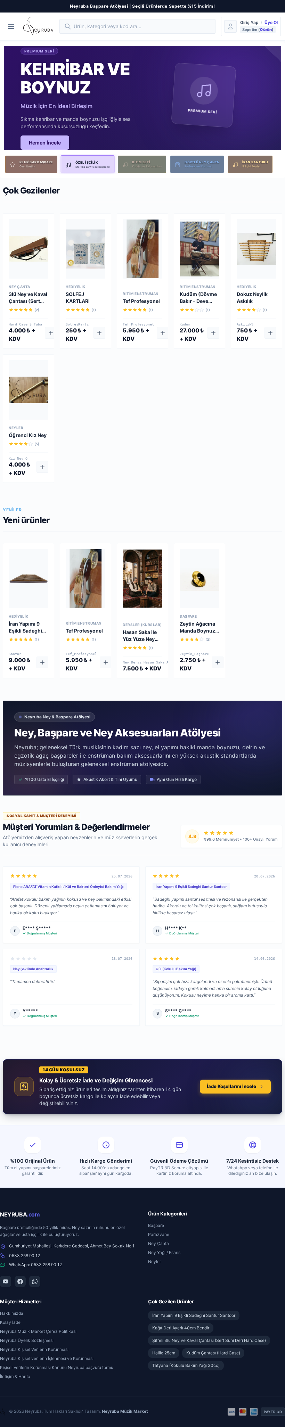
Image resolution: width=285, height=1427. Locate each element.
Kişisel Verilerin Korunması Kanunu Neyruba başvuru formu (56, 1367)
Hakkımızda (11, 1313)
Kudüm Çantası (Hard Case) (213, 1352)
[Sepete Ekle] (51, 333)
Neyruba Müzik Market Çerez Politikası (38, 1331)
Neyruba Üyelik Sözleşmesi (27, 1340)
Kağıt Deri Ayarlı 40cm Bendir (180, 1327)
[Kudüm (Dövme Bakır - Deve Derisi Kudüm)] (199, 249)
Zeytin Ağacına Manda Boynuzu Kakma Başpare (199, 631)
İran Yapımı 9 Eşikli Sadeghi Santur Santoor (27, 631)
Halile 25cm (163, 1352)
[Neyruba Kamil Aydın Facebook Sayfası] (20, 1281)
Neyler (154, 1261)
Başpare (156, 1225)
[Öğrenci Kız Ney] (28, 390)
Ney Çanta (158, 1243)
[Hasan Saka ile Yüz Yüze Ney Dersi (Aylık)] (142, 578)
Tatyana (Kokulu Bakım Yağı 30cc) (186, 1365)
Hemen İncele (45, 143)
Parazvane (158, 1234)
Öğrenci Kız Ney (28, 435)
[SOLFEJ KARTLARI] (85, 249)
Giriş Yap (249, 22)
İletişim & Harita (15, 1376)
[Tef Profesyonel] (142, 249)
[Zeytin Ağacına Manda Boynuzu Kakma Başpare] (199, 578)
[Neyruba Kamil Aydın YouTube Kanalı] (5, 1281)
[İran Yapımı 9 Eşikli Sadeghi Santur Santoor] (28, 578)
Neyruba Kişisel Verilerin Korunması (34, 1349)
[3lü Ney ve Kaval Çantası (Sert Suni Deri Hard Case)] (28, 249)
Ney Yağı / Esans (164, 1252)
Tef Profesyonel (141, 301)
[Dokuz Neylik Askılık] (256, 249)
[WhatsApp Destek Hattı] (34, 1281)
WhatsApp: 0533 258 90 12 (35, 1264)
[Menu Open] (11, 26)
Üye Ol (271, 22)
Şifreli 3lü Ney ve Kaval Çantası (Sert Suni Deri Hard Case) (209, 1340)
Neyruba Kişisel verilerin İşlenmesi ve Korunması (46, 1358)
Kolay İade (10, 1322)
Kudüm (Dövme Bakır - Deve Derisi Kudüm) (198, 301)
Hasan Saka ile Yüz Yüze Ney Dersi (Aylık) (140, 639)
